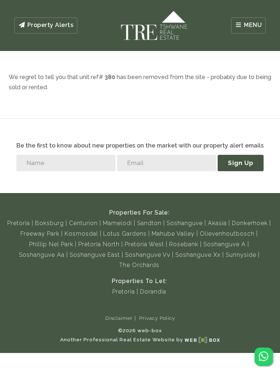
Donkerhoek (250, 223)
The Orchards (139, 265)
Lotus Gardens (125, 233)
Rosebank (183, 244)
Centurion (83, 223)
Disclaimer (119, 318)
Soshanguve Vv (147, 254)
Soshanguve (185, 223)
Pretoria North (99, 244)
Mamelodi (117, 223)
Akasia (217, 223)
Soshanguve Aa (42, 254)
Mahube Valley (173, 233)
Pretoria (18, 223)
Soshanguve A (224, 244)
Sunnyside (241, 254)
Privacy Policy (157, 318)
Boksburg (49, 223)
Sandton (149, 223)
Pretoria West (144, 244)
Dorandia (153, 291)
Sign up (240, 162)
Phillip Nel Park (51, 244)
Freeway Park (39, 233)
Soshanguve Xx (198, 254)
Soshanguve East (95, 254)
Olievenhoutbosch (227, 233)
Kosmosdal (81, 233)
